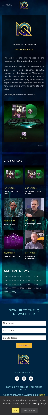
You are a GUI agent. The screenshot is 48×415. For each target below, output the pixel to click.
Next (40, 146)
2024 (14, 276)
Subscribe (24, 345)
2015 (6, 284)
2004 (14, 292)
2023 (22, 276)
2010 (6, 288)
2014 (14, 284)
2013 (22, 284)
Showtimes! (9, 224)
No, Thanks (29, 410)
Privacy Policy (39, 403)
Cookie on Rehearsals (30, 257)
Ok (15, 410)
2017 (30, 280)
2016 (38, 280)
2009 (14, 288)
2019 (14, 280)
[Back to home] (24, 5)
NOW (13, 95)
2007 (30, 288)
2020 (6, 280)
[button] (7, 5)
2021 (38, 276)
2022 (30, 276)
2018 (22, 280)
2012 (30, 284)
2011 (38, 284)
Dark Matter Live (12, 256)
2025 (6, 276)
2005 (6, 292)
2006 (38, 288)
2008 (22, 288)
